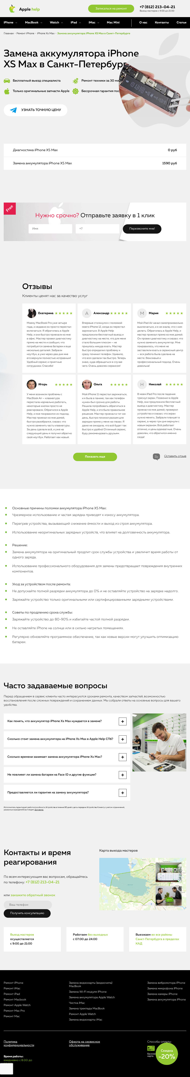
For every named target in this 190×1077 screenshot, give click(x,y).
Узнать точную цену (41, 110)
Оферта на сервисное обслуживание (84, 1043)
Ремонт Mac (12, 1016)
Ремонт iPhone (13, 982)
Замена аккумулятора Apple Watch (92, 997)
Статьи (181, 22)
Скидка (166, 1054)
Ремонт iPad (12, 994)
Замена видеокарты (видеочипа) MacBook (90, 984)
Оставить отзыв (175, 456)
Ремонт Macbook (15, 999)
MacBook (31, 22)
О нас (143, 22)
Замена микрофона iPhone (165, 988)
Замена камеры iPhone (162, 994)
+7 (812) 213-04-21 (157, 7)
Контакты (162, 22)
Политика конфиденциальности (19, 1043)
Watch (54, 22)
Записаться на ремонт (111, 8)
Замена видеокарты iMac (85, 1019)
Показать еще (95, 456)
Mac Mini (113, 22)
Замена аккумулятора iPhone (166, 999)
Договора (39, 810)
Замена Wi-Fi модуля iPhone (88, 991)
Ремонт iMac (12, 988)
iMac (92, 22)
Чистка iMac (77, 1003)
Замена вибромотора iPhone (166, 982)
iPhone (8, 22)
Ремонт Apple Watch (17, 1005)
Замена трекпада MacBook (87, 1008)
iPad (74, 22)
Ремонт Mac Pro (14, 1010)
